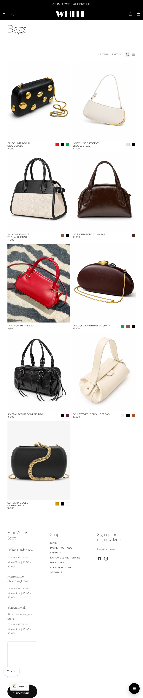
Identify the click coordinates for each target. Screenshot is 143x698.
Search (54, 543)
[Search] (12, 14)
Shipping (55, 552)
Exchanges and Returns (65, 557)
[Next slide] (64, 101)
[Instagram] (106, 558)
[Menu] (4, 14)
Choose (67, 134)
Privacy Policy (59, 562)
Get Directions (21, 691)
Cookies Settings (60, 567)
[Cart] (138, 14)
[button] (116, 55)
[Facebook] (99, 558)
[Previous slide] (13, 101)
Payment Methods (61, 547)
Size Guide (56, 572)
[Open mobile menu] (134, 688)
